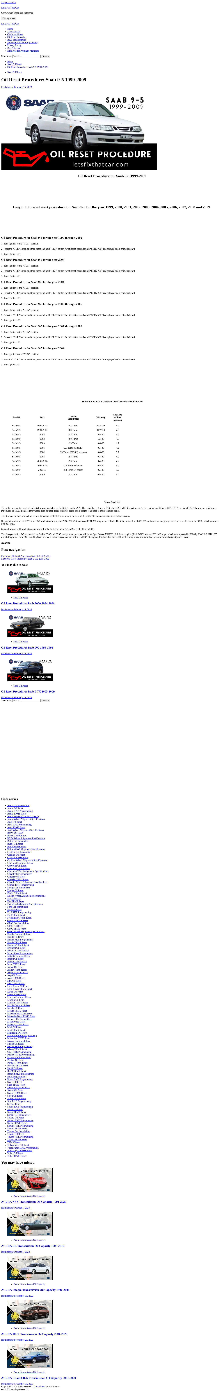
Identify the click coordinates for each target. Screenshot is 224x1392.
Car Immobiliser (15, 34)
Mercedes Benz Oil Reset (19, 1013)
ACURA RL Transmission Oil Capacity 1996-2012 (32, 1245)
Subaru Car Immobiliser (18, 1115)
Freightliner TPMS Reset (19, 917)
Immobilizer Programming (20, 953)
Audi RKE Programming (19, 824)
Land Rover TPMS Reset (19, 989)
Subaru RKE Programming (20, 1120)
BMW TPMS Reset (16, 835)
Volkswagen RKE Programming (23, 1147)
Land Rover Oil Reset (17, 986)
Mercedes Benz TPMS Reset (21, 1016)
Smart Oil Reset (15, 1109)
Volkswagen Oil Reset (18, 1145)
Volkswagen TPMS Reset (19, 1150)
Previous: (26, 556)
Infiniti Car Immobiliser (18, 956)
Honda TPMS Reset (17, 942)
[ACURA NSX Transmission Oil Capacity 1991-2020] (30, 1191)
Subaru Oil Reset (15, 1117)
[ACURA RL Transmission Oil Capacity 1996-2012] (30, 1234)
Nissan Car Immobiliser (18, 1041)
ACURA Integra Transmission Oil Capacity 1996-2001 (35, 1289)
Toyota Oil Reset (15, 1134)
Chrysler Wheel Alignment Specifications (27, 882)
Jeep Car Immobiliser (17, 972)
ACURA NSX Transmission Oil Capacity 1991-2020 (33, 1201)
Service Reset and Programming (22, 42)
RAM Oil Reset (15, 1068)
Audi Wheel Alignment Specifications (25, 830)
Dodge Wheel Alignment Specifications (26, 896)
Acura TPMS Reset (16, 813)
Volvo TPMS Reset (16, 1156)
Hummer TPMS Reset (18, 945)
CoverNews (39, 1386)
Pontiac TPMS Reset (17, 1063)
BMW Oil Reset (15, 833)
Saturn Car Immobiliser (18, 1087)
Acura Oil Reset (15, 808)
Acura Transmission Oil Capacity (23, 816)
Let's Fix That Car (10, 7)
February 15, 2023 (23, 87)
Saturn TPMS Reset (17, 1093)
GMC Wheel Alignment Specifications (25, 931)
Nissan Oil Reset (15, 1043)
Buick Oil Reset (15, 844)
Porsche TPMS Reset (17, 1065)
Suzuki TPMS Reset (17, 1128)
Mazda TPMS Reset (17, 1011)
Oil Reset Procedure (17, 37)
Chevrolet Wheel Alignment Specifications (27, 871)
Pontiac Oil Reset (15, 1060)
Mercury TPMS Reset (17, 1024)
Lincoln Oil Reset (15, 1000)
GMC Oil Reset (15, 926)
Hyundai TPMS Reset (18, 950)
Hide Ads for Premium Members (23, 50)
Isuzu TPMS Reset (16, 964)
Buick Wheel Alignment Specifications (26, 849)
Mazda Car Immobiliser (18, 1005)
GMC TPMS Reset (16, 928)
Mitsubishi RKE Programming (22, 1035)
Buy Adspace (13, 48)
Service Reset (13, 1104)
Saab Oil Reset (14, 72)
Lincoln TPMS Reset (17, 1002)
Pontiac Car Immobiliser (19, 1057)
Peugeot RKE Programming (20, 1054)
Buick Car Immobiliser (18, 841)
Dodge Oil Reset (15, 890)
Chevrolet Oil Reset (16, 865)
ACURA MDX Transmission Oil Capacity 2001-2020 (34, 1334)
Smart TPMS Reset (16, 1112)
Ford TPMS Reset (16, 915)
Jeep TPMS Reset (16, 978)
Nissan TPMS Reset (17, 1049)
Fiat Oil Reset (14, 898)
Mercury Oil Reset (16, 1021)
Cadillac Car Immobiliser (19, 852)
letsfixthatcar (7, 87)
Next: (25, 558)
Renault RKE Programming (20, 1074)
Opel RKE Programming (19, 1052)
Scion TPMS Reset (16, 1098)
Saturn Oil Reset (15, 1090)
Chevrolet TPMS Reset (18, 868)
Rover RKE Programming (20, 1079)
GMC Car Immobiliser (18, 923)
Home (10, 29)
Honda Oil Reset (15, 937)
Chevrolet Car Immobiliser (20, 863)
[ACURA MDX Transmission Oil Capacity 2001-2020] (30, 1323)
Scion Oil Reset (14, 1095)
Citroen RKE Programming (20, 885)
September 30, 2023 (23, 1295)
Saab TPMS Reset (16, 1084)
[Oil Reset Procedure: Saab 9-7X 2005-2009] (30, 680)
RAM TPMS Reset (16, 1071)
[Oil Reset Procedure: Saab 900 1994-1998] (30, 636)
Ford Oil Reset (14, 909)
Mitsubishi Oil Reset (17, 1032)
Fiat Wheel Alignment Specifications (25, 904)
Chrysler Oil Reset (16, 876)
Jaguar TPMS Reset (17, 969)
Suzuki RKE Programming (20, 1126)
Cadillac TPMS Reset (17, 857)
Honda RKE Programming (20, 939)
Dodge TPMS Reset (17, 893)
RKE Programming (16, 39)
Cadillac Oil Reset (16, 854)
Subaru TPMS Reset (17, 1123)
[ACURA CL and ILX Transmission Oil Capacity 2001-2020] (30, 1367)
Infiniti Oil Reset (15, 959)
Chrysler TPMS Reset (17, 879)
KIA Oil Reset (14, 980)
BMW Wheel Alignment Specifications (26, 838)
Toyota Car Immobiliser (18, 1131)
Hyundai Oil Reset (16, 948)
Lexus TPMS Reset (16, 994)
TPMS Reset (13, 31)
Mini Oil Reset (14, 1027)
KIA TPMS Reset (16, 983)
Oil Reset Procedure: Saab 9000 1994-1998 (28, 603)
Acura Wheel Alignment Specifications (26, 819)
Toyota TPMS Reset (17, 1139)
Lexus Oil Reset (15, 991)
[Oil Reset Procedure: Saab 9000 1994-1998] (30, 592)
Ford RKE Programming (19, 912)
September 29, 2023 (23, 1339)
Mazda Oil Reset (15, 1008)
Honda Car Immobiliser (18, 934)
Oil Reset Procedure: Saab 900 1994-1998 (27, 647)
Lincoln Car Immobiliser (19, 997)
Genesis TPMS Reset (17, 920)
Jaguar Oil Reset (15, 967)
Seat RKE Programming (19, 1101)
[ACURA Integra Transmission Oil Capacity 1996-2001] (30, 1279)
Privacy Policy (14, 45)
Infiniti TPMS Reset (17, 961)
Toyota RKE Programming (20, 1137)
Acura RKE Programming (20, 811)
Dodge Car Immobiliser (18, 887)
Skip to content (8, 2)
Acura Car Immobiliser (18, 805)
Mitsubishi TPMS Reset (18, 1038)
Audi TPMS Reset (16, 827)
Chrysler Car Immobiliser (19, 874)
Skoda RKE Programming (20, 1106)
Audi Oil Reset (14, 822)
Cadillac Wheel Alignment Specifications (27, 860)
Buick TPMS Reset (16, 846)
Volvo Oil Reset (15, 1153)
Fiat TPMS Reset (15, 901)
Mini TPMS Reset (16, 1030)
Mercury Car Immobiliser (19, 1019)
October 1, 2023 (22, 1207)
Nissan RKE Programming (20, 1046)
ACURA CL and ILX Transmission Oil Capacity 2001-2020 (38, 1378)
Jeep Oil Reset (14, 975)
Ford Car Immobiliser (17, 906)
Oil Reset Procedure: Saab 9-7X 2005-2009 (28, 691)
